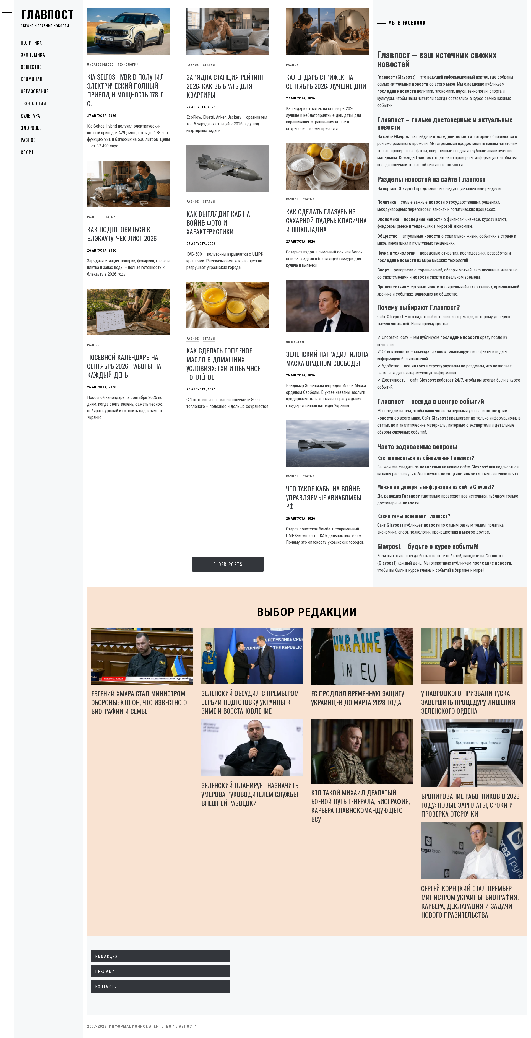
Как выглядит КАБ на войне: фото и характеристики (218, 222)
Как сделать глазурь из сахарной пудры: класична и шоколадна (326, 220)
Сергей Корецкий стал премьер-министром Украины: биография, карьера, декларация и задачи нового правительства (470, 901)
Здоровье (31, 128)
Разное (28, 140)
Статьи (209, 65)
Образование (34, 91)
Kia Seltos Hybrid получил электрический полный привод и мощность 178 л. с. (126, 90)
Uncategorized (100, 64)
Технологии (33, 103)
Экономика (33, 54)
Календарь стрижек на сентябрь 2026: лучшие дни (326, 81)
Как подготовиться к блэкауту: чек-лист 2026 (122, 233)
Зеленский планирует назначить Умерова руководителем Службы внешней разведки (249, 794)
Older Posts (228, 564)
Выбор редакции (307, 612)
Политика (31, 42)
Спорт (27, 152)
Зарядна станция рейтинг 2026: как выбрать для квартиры (225, 86)
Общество (31, 67)
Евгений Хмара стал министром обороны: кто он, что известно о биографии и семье (139, 702)
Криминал (32, 79)
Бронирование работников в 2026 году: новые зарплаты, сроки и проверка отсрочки (470, 805)
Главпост (47, 14)
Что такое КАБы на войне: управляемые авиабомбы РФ (323, 497)
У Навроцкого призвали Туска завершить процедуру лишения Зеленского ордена (468, 702)
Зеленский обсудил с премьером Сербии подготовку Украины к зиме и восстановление (250, 702)
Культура (30, 115)
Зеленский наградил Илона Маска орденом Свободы (327, 358)
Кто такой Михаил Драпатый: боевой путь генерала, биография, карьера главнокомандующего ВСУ (360, 805)
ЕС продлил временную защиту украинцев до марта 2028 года (357, 697)
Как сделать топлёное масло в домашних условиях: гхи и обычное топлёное (223, 363)
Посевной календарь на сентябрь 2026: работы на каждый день (124, 366)
